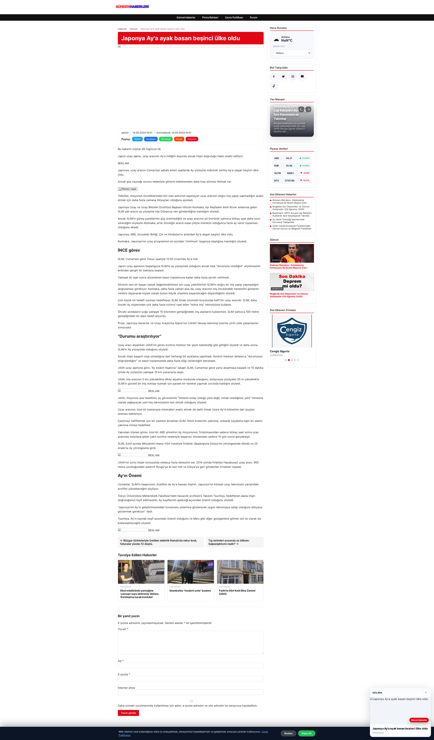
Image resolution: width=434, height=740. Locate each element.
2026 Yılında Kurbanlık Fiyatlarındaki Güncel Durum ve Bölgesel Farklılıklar (291, 227)
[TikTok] (274, 86)
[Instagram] (293, 76)
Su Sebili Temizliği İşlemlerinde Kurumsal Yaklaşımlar (288, 220)
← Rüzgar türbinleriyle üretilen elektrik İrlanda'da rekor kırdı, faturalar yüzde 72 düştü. (158, 542)
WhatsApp (166, 139)
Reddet (288, 733)
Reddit (179, 139)
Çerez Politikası (234, 17)
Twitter (137, 139)
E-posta (124, 674)
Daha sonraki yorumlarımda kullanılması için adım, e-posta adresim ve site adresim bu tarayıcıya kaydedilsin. (187, 705)
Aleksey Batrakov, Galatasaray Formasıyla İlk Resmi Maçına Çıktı (289, 201)
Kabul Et (307, 733)
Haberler (122, 28)
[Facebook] (274, 76)
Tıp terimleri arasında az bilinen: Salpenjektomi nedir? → (229, 542)
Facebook (151, 139)
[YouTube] (302, 76)
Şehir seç (279, 46)
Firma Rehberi (210, 17)
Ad (121, 661)
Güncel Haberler (186, 17)
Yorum (123, 629)
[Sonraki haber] (308, 109)
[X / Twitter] (283, 76)
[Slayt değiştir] (286, 360)
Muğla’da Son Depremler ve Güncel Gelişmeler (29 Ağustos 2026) (290, 208)
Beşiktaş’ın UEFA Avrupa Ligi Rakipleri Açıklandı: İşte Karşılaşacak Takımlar (292, 214)
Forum (253, 17)
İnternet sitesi (126, 687)
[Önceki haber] (301, 109)
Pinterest (192, 139)
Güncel (133, 28)
